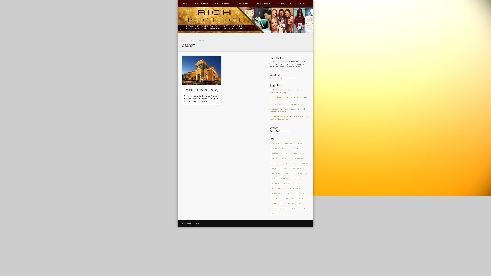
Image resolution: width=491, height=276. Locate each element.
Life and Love (243, 3)
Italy (273, 178)
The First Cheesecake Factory (201, 90)
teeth (285, 208)
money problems (277, 188)
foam (284, 158)
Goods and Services (223, 3)
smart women (276, 203)
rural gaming (289, 198)
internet (288, 173)
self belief (302, 198)
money (298, 183)
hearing (284, 168)
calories (274, 148)
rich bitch (289, 193)
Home (185, 3)
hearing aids (296, 168)
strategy (274, 208)
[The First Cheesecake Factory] (201, 70)
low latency (284, 178)
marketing (275, 183)
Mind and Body (201, 3)
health (274, 168)
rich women (302, 193)
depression (275, 153)
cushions (285, 148)
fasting (295, 153)
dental (296, 148)
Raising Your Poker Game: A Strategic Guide (286, 104)
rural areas (275, 198)
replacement (276, 193)
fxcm (294, 163)
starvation (290, 203)
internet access (302, 173)
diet (286, 153)
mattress (287, 183)
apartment (288, 143)
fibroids (274, 158)
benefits (300, 143)
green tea (304, 163)
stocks (301, 203)
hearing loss (276, 173)
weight (274, 213)
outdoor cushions (294, 188)
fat (304, 153)
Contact (302, 3)
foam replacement (297, 158)
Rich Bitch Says (285, 3)
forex (273, 163)
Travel (294, 208)
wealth (304, 208)
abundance (275, 143)
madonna (296, 178)
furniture (284, 163)
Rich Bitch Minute (264, 3)
